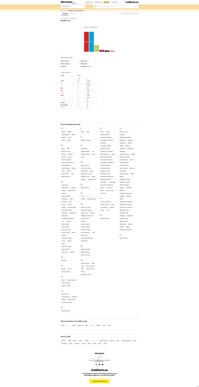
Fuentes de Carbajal (65, 285)
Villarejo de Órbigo (124, 218)
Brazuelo (69, 171)
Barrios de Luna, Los (65, 151)
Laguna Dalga (84, 148)
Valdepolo (130, 143)
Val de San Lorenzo (124, 131)
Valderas (122, 145)
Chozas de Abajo (65, 226)
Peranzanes (92, 213)
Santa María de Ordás (105, 173)
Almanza (74, 134)
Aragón (69, 340)
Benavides (63, 157)
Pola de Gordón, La (85, 218)
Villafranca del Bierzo (124, 185)
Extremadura (64, 343)
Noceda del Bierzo (85, 187)
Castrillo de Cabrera (72, 207)
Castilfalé (63, 207)
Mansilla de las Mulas (86, 168)
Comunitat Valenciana (126, 340)
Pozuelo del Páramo (85, 226)
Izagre (88, 131)
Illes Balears (77, 343)
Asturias (75, 340)
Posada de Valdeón (85, 224)
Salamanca (80, 325)
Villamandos (129, 187)
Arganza (63, 140)
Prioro (93, 232)
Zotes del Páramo (124, 238)
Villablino (133, 173)
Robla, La (83, 271)
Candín (71, 199)
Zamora (104, 325)
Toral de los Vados (104, 204)
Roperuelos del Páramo (86, 274)
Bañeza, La (63, 154)
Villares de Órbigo (124, 221)
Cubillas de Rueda (65, 249)
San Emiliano (103, 143)
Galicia (70, 343)
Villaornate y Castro (124, 213)
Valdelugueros (123, 140)
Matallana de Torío (85, 176)
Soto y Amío (103, 193)
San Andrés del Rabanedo (106, 137)
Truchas (102, 210)
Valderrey (128, 145)
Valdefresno (122, 134)
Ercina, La (70, 268)
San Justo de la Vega (105, 148)
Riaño (82, 266)
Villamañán (122, 196)
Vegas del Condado (124, 173)
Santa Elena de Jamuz (105, 165)
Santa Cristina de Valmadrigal (106, 162)
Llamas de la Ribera (85, 154)
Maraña (91, 171)
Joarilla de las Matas (85, 140)
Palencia (74, 325)
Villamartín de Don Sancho (126, 193)
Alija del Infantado (65, 134)
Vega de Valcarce (123, 168)
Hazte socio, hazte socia (99, 381)
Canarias (81, 340)
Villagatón (122, 187)
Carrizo (70, 201)
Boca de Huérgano (65, 168)
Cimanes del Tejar (65, 232)
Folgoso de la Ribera (71, 280)
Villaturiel (122, 226)
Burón (72, 173)
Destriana (63, 260)
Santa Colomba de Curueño (106, 157)
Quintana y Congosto (85, 254)
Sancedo (113, 154)
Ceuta (118, 340)
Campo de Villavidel (65, 196)
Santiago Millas (112, 182)
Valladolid (98, 325)
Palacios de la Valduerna (86, 210)
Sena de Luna (109, 187)
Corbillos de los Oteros (66, 238)
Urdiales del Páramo (104, 218)
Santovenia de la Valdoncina (106, 185)
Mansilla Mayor (84, 171)
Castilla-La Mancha (103, 340)
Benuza (70, 157)
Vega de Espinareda (124, 162)
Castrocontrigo (72, 213)
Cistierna (73, 232)
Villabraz (122, 176)
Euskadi (134, 340)
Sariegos (102, 187)
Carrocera (63, 204)
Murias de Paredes (92, 179)
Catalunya (112, 340)
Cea (63, 221)
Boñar (63, 171)
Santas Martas (103, 182)
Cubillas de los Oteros (66, 246)
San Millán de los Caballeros (106, 151)
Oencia (82, 196)
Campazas (63, 193)
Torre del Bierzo (104, 207)
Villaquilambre (130, 215)
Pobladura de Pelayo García (87, 215)
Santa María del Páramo (105, 179)
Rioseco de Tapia (90, 268)
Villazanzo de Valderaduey (126, 229)
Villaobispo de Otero (124, 210)
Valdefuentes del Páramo (125, 137)
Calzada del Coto (72, 190)
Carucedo (70, 204)
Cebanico (69, 221)
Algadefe (69, 131)
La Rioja (83, 343)
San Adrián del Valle (104, 134)
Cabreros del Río (65, 187)
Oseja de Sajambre (91, 199)
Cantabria (87, 340)
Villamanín (122, 190)
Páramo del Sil (84, 240)
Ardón (70, 137)
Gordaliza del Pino (65, 296)
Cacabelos (63, 190)
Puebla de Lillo (84, 235)
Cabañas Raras (64, 185)
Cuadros (63, 243)
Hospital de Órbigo (65, 310)
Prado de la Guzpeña (85, 229)
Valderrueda (122, 148)
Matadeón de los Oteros (86, 173)
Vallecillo (133, 154)
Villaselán (130, 224)
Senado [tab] (72, 14)
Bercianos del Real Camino (67, 162)
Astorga (69, 140)
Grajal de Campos (71, 299)
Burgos (63, 325)
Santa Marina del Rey (105, 168)
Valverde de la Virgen (124, 157)
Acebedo (63, 131)
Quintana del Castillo (85, 249)
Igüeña (82, 131)
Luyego (82, 157)
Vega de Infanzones (124, 165)
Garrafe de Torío (65, 294)
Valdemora (130, 140)
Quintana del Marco (85, 252)
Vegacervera (132, 168)
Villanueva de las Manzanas (126, 207)
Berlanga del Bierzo (65, 165)
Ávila (110, 325)
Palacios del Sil (84, 213)
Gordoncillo (74, 296)
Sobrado (102, 190)
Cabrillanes (73, 187)
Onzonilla (83, 199)
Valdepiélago (122, 143)
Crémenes (69, 240)
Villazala (128, 226)
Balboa (63, 148)
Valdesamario (130, 148)
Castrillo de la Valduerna (66, 210)
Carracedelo (64, 201)
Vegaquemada (123, 171)
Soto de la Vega (109, 190)
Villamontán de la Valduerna (126, 201)
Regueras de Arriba (85, 263)
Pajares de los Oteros (86, 207)
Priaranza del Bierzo (85, 232)
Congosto (63, 235)
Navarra (105, 343)
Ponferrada (83, 221)
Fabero (63, 280)
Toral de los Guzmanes (105, 201)
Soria (92, 325)
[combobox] (117, 6)
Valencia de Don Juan (124, 154)
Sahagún (108, 131)
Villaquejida (122, 215)
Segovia (87, 325)
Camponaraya (64, 199)
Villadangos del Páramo (125, 179)
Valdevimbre (122, 151)
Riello (82, 268)
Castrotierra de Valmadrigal (67, 218)
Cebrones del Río (65, 224)
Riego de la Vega (90, 266)
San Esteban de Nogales (105, 145)
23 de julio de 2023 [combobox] (66, 6)
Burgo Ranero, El (65, 173)
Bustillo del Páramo (65, 176)
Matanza (93, 176)
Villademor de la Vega (125, 182)
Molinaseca (83, 179)
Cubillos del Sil (64, 252)
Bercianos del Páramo (66, 159)
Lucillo (93, 154)
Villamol (121, 199)
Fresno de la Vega (65, 282)
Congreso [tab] (65, 14)
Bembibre (70, 154)
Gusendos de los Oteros (66, 302)
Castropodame (64, 215)
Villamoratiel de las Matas (125, 204)
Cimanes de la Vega (65, 229)
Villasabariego (123, 224)
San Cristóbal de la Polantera (106, 140)
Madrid (89, 343)
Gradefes (63, 299)
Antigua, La (63, 137)
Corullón (63, 240)
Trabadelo (112, 207)
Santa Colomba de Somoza (106, 159)
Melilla (94, 343)
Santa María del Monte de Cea (107, 176)
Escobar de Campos (65, 271)
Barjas (68, 148)
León (93, 151)
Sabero (102, 131)
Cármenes (72, 252)
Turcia (107, 210)
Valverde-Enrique (123, 159)
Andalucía (63, 340)
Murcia (99, 343)
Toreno (112, 204)
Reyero (93, 263)
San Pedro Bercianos (104, 154)
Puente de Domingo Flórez (87, 238)
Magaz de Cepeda (85, 165)
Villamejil (129, 196)
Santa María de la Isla (105, 171)
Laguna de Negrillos (85, 151)
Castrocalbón (64, 213)
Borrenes (74, 168)
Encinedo (63, 268)
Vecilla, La (131, 159)
